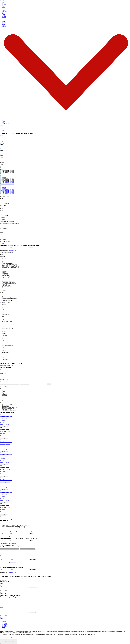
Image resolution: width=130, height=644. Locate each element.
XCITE (3, 21)
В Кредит (6, 426)
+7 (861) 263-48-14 (5, 123)
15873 (3, 130)
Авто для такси (7, 118)
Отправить (31, 247)
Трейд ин (4, 120)
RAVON (3, 7)
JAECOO (4, 26)
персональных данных (12, 250)
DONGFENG (4, 11)
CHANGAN (4, 9)
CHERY (3, 10)
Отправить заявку (32, 559)
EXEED (3, 12)
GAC (3, 13)
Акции (3, 121)
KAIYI (3, 23)
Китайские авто (5, 624)
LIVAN (3, 19)
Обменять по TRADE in (4, 221)
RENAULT (4, 4)
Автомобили (4, 623)
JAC (3, 25)
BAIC (3, 20)
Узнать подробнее (3, 528)
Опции (2, 252)
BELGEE (4, 17)
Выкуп (3, 627)
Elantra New (4, 129)
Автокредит (4, 119)
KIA (3, 2)
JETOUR (4, 14)
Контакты (4, 122)
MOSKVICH (4, 22)
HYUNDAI (4, 3)
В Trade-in (2, 426)
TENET (3, 15)
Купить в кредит (11, 221)
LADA (3, 5)
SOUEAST (4, 16)
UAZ (3, 6)
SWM (3, 18)
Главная (3, 127)
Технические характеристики (8, 252)
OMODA (4, 24)
